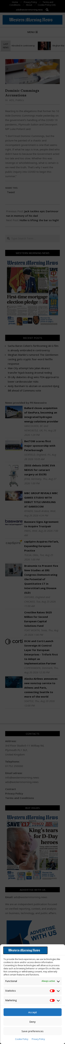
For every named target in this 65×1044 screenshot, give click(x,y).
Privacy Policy (38, 1039)
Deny (32, 1021)
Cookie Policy (21, 1039)
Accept (32, 1012)
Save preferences (32, 1031)
